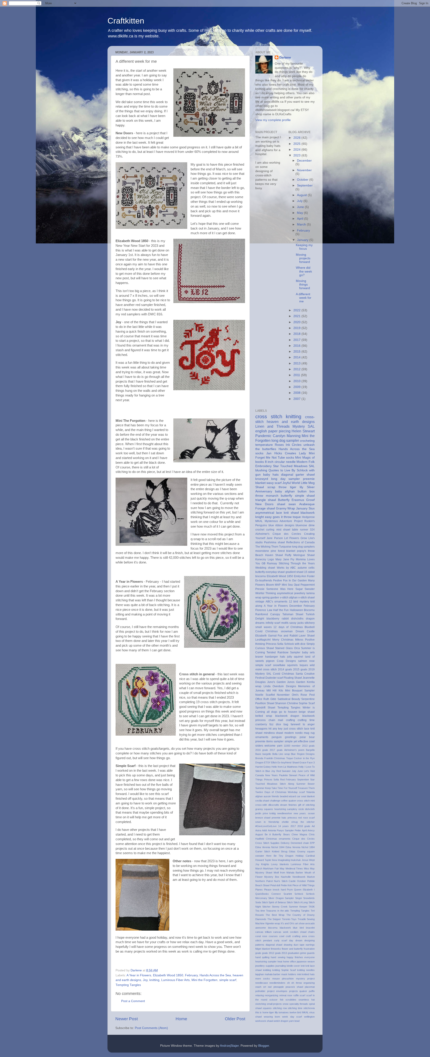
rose (289, 995)
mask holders (288, 974)
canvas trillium (263, 932)
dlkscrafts (273, 805)
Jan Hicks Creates (281, 453)
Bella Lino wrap (281, 754)
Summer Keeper (298, 906)
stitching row (280, 1008)
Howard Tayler (263, 860)
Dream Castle (305, 631)
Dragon (259, 762)
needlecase (261, 982)
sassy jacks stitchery (302, 622)
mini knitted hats (306, 974)
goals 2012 (268, 953)
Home (181, 1018)
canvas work (280, 932)
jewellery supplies (265, 965)
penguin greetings (284, 737)
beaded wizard (288, 796)
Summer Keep (263, 788)
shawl (281, 504)
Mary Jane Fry (285, 559)
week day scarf (292, 1016)
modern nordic (293, 732)
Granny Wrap (285, 508)
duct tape (299, 944)
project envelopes (277, 991)
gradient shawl (294, 572)
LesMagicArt (263, 639)
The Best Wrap (275, 915)
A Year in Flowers (139, 975)
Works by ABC (286, 567)
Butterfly (284, 500)
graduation (293, 953)
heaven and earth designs (291, 422)
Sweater (310, 589)
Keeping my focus (304, 246)
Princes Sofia (271, 779)
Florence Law (263, 610)
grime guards (307, 953)
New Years (271, 775)
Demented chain (300, 843)
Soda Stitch (261, 902)
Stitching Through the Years (297, 563)
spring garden (270, 597)
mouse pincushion (283, 978)
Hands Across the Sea (215, 975)
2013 (297, 363)
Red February (288, 779)
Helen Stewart (303, 431)
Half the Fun (281, 610)
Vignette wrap (272, 923)
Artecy (311, 830)
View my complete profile (273, 120)
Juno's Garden (276, 682)
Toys (294, 919)
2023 (297, 155)
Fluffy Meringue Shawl (300, 555)
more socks (262, 978)
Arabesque (307, 504)
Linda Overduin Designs (280, 686)
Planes (259, 889)
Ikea (274, 860)
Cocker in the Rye (304, 758)
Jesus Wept (308, 860)
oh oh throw (294, 982)
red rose (303, 817)
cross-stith (261, 805)
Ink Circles (294, 444)
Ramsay (272, 563)
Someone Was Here (279, 589)
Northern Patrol (264, 881)
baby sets (308, 652)
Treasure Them (306, 788)
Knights (265, 864)
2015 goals (300, 669)
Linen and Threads (272, 426)
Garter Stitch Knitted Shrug (271, 851)
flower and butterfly (292, 948)
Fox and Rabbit (287, 635)
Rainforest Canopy (267, 614)
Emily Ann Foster (304, 576)
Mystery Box (271, 876)
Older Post (235, 1018)
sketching (260, 1004)
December (304, 160)
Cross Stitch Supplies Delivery (272, 843)
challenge (275, 800)
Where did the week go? (304, 271)
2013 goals (308, 745)
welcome (269, 745)
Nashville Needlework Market (298, 876)
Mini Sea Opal (291, 584)
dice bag (282, 724)
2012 (297, 369)
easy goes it (273, 517)
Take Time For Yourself (284, 788)
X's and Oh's (288, 923)
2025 (297, 143)
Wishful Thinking (265, 593)
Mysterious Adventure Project (284, 521)
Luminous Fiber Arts (175, 980)
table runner (300, 529)
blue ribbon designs (281, 525)
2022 (297, 310)
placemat (310, 987)
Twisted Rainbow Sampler (283, 652)
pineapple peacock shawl (288, 987)
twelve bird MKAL (299, 1012)
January (303, 240)
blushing (261, 470)
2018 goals (303, 826)
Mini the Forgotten (204, 980)
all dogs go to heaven (282, 711)
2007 (297, 399)
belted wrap (263, 715)
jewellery (299, 593)
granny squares (264, 809)
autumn (302, 567)
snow (285, 1004)
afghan (259, 796)
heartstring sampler (266, 961)
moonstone (262, 550)
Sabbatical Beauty (288, 699)
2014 (297, 357)
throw (288, 517)
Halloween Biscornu (302, 610)
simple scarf (227, 980)
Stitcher (266, 906)
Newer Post (126, 1018)
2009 (297, 387)
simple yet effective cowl (300, 741)
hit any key (275, 728)
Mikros (299, 639)
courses (273, 936)
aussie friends (271, 796)
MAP (278, 584)
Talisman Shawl (292, 614)
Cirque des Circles (303, 838)
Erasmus (298, 500)
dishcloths (297, 618)
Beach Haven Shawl (269, 555)
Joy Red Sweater (281, 771)
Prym (290, 889)
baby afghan (285, 491)
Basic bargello (263, 754)
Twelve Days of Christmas (270, 792)
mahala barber (273, 974)
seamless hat (307, 999)
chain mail (276, 720)
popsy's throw (306, 550)
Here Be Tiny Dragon (279, 855)
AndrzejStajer (229, 1045)
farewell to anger (303, 724)
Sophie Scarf (307, 703)
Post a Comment (133, 1001)
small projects (274, 1004)
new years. (300, 813)
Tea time (260, 910)
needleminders (277, 982)
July (300, 201)
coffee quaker (288, 800)
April (300, 218)
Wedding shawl (265, 567)
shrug (294, 822)
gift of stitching (306, 805)
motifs (284, 622)
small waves (263, 627)
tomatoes (284, 1012)
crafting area (299, 936)
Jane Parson (275, 538)
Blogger (263, 1045)
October (303, 179)
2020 (297, 322)
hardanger (271, 656)
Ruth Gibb (269, 699)
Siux (312, 508)
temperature (264, 444)
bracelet (310, 927)
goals (258, 953)
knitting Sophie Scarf (284, 970)
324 (312, 529)
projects (293, 991)
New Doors (264, 504)
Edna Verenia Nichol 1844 (269, 847)
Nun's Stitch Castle (285, 881)
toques (304, 665)
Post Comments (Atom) (151, 1028)
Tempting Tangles (128, 985)
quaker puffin (307, 991)
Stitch (290, 902)
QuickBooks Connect (268, 893)
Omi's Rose (299, 694)
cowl (281, 936)
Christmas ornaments (278, 838)
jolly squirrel (295, 656)
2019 (297, 328)
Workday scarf (296, 792)
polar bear (307, 737)
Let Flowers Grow (295, 538)
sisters (259, 745)
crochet (259, 529)
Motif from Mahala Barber (288, 872)
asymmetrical (285, 593)
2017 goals (276, 750)
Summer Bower (305, 783)
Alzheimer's (262, 533)
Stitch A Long (301, 902)
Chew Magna (299, 834)
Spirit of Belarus (277, 902)
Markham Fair (271, 868)
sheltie (285, 822)
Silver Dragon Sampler (281, 898)
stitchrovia (309, 1008)
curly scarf (280, 940)
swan (292, 504)
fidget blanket (262, 948)
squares (267, 1008)
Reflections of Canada (300, 542)
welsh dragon (281, 1021)
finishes (292, 805)
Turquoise (285, 546)
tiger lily (296, 487)
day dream (295, 940)
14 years (283, 826)
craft (288, 936)
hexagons (261, 728)
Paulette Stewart (288, 775)
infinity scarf (273, 622)
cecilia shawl (262, 800)
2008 (297, 392)
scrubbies (291, 999)
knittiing (267, 970)
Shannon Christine (286, 703)
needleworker (284, 813)
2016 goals (261, 750)
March (302, 224)
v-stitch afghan (289, 597)
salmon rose (306, 661)
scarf (312, 817)
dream (283, 805)
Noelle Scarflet (265, 694)
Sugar (299, 589)
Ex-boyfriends (263, 580)
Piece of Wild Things (303, 885)
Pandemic (263, 436)
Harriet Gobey (263, 766)
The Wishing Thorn (266, 546)
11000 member (292, 745)
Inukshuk (296, 860)
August (302, 195)
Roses (279, 444)
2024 (297, 149)
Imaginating (284, 860)
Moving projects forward (303, 258)
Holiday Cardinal (305, 855)
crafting (290, 720)
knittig (272, 813)
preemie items (264, 741)
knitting (154, 980)
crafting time (306, 720)
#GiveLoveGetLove (266, 826)
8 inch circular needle (280, 462)
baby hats (271, 474)
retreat (282, 995)
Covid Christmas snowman (274, 631)
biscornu (272, 927)
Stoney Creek (280, 906)
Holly (301, 766)
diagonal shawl (274, 944)
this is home (262, 1012)
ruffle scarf (299, 995)
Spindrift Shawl (265, 707)
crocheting (307, 440)
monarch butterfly (279, 495)
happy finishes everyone (301, 957)
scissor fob (276, 999)
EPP (312, 843)
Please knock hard (275, 889)
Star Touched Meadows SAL (294, 466)
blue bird (298, 927)
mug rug (309, 732)
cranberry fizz (264, 724)
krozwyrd (261, 479)
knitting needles (306, 970)
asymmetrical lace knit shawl (277, 512)
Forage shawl (265, 508)
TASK (312, 906)
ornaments (261, 737)
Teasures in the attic (277, 910)
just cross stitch (293, 728)
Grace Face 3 (307, 762)
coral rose (261, 936)
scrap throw (277, 487)
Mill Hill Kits (275, 690)
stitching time (295, 1008)
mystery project (305, 978)
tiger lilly (273, 1012)
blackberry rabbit (278, 618)
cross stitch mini (306, 800)
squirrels (292, 665)
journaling (280, 965)
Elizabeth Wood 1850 (168, 975)
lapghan (259, 974)
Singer (298, 898)
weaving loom (272, 1016)
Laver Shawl (307, 635)
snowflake (279, 665)
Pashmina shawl (274, 542)
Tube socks (286, 457)
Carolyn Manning (287, 436)
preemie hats (279, 817)
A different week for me (303, 297)
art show (300, 923)
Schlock (299, 893)
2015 (297, 351)
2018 (297, 334)
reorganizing (271, 995)
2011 (297, 375)
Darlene (285, 57)
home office (289, 961)
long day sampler (285, 479)
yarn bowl (294, 1021)
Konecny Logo (264, 559)
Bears (286, 834)
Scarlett (288, 893)
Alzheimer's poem (294, 750)
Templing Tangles (300, 910)
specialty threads (298, 1004)
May (300, 212)
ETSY (267, 762)
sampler (279, 741)
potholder (260, 991)
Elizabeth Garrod (266, 635)
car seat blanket (306, 796)
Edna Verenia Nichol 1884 (300, 847)
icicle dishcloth (307, 809)
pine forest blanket (283, 550)
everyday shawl (275, 572)
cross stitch (268, 416)
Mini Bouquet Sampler (300, 690)
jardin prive (261, 813)
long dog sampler (285, 440)
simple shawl (305, 495)
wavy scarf (274, 483)
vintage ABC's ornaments (271, 601)
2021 (297, 316)
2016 (297, 345)
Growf (310, 500)
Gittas (292, 851)
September (305, 185)
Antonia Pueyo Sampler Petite (284, 830)
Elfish (274, 762)
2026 (297, 137)
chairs (311, 932)
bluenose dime (305, 525)
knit (303, 965)
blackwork (285, 927)
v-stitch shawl (306, 597)
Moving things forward (303, 284)
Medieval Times (294, 868)
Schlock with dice (294, 643)
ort (264, 987)
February (191, 975)
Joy (145, 980)
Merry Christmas (282, 639)
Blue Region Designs (303, 754)
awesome (260, 927)
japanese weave (306, 961)
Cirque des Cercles (287, 533)
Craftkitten (126, 20)
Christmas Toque (283, 758)
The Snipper (274, 919)
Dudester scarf (274, 677)
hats (282, 656)
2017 (297, 340)
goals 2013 (281, 953)
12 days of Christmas (288, 627)
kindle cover (293, 965)
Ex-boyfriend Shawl (288, 762)
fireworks (276, 948)
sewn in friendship (267, 822)
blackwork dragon (287, 715)
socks (259, 453)
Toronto (286, 919)
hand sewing (278, 957)
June (301, 207)
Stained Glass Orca (287, 648)
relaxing (259, 995)
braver (259, 656)
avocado (310, 923)
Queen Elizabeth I (304, 889)
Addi (264, 830)
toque (297, 517)
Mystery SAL (303, 426)
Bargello (310, 750)
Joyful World (291, 483)
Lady (302, 453)
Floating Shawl (293, 677)
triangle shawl (265, 500)
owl (269, 987)
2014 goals (285, 669)
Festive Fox (280, 580)
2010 (297, 381)
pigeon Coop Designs (281, 661)
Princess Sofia (275, 643)
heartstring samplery (285, 809)
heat (279, 961)
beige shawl (307, 711)
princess (292, 817)
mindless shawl (273, 732)
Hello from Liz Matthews (284, 766)
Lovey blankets (280, 864)
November (304, 170)
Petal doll (275, 885)
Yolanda (310, 792)
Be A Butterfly (273, 834)
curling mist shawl (278, 529)
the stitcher (308, 822)
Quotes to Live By (282, 470)
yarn (279, 745)
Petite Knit (286, 885)
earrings (310, 944)
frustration (309, 948)
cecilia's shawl (298, 932)
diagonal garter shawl (298, 474)
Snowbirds (309, 898)
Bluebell (310, 627)
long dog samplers (303, 546)
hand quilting (262, 957)
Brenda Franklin (264, 758)
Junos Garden (296, 682)
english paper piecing (272, 431)
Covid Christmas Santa (288, 673)
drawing (288, 944)
